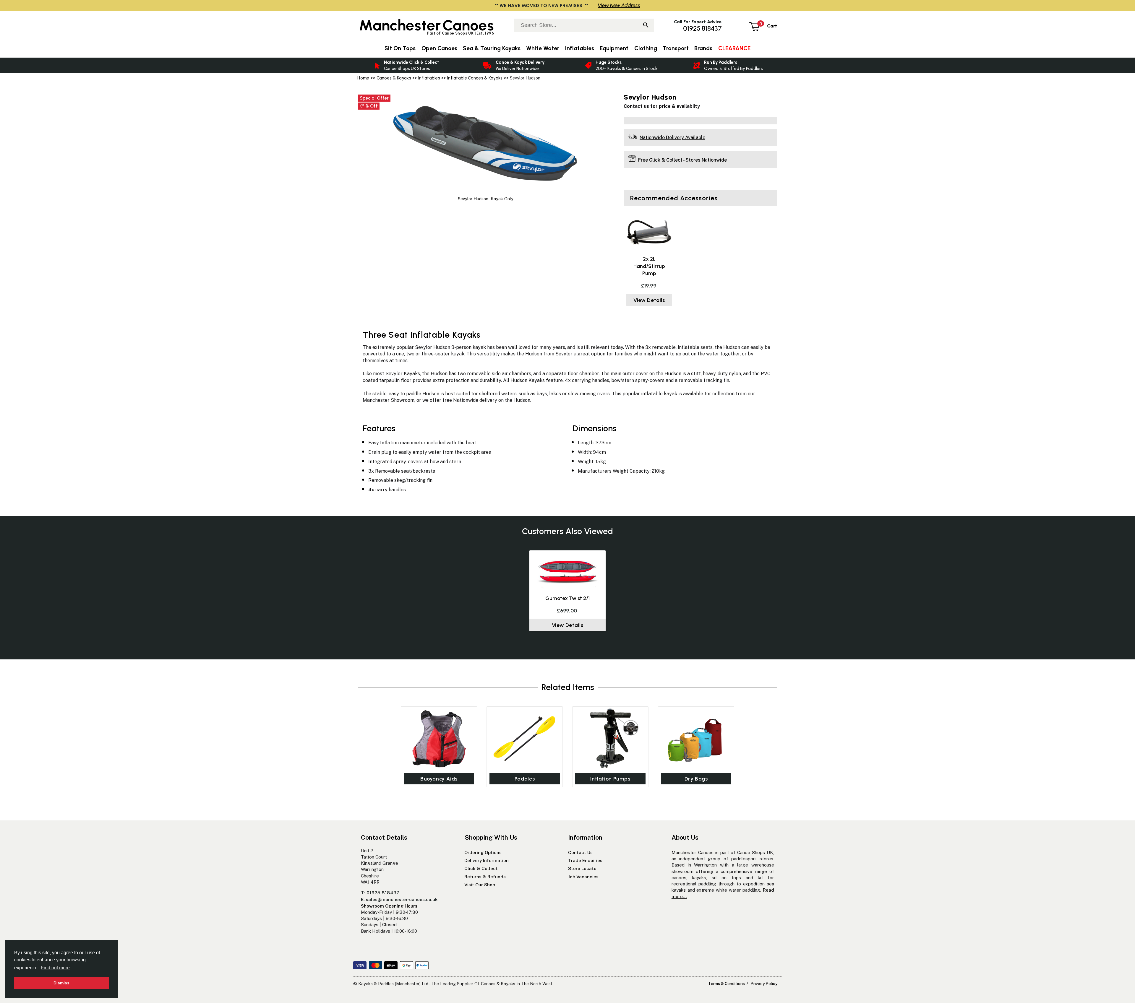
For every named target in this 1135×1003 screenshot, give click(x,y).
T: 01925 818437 (380, 892)
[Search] (646, 26)
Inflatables (429, 78)
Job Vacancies (583, 876)
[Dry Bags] (696, 738)
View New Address (619, 5)
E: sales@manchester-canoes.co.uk (399, 899)
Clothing (645, 48)
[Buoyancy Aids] (439, 738)
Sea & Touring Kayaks (492, 48)
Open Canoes (439, 48)
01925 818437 (702, 28)
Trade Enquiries (585, 860)
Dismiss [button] (61, 983)
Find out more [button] (55, 967)
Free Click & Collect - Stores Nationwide (682, 160)
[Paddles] (524, 738)
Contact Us (580, 852)
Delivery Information (486, 860)
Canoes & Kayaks (394, 78)
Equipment (614, 48)
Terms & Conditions (726, 983)
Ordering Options (483, 852)
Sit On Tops (400, 48)
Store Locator (583, 868)
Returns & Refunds (485, 876)
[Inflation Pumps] (610, 738)
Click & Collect (481, 868)
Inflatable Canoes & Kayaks (475, 78)
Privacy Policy (763, 983)
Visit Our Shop (479, 884)
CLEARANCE (734, 48)
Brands (703, 48)
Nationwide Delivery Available (672, 137)
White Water (542, 48)
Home (363, 78)
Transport (676, 48)
